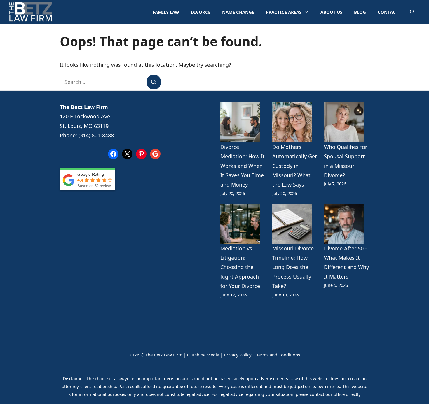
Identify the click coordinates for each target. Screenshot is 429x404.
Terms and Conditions (278, 355)
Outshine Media (203, 355)
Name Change (238, 12)
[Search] (154, 82)
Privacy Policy (238, 355)
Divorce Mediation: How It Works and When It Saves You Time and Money (242, 165)
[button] (412, 12)
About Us (331, 12)
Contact (388, 12)
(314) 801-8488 (96, 135)
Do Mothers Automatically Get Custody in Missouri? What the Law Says (294, 165)
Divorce (200, 12)
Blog (360, 12)
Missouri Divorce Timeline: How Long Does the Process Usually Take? (293, 267)
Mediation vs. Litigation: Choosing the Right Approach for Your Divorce (240, 267)
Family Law (166, 12)
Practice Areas (283, 12)
